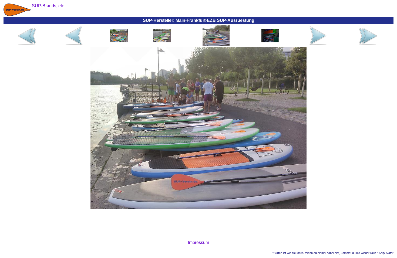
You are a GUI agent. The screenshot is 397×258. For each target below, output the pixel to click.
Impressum (198, 242)
